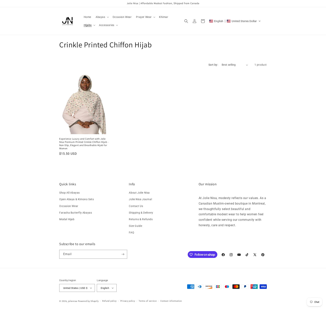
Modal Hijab (67, 219)
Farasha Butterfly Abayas (75, 212)
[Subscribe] (123, 254)
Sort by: (213, 64)
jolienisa (72, 301)
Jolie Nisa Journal (140, 199)
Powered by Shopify (88, 301)
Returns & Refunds (141, 219)
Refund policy (109, 301)
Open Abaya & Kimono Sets (76, 199)
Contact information (171, 301)
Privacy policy (127, 301)
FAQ (131, 232)
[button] (101, 17)
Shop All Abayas (69, 192)
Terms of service (148, 301)
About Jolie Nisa (139, 192)
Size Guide (135, 225)
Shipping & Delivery (141, 212)
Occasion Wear (68, 206)
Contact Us (136, 206)
